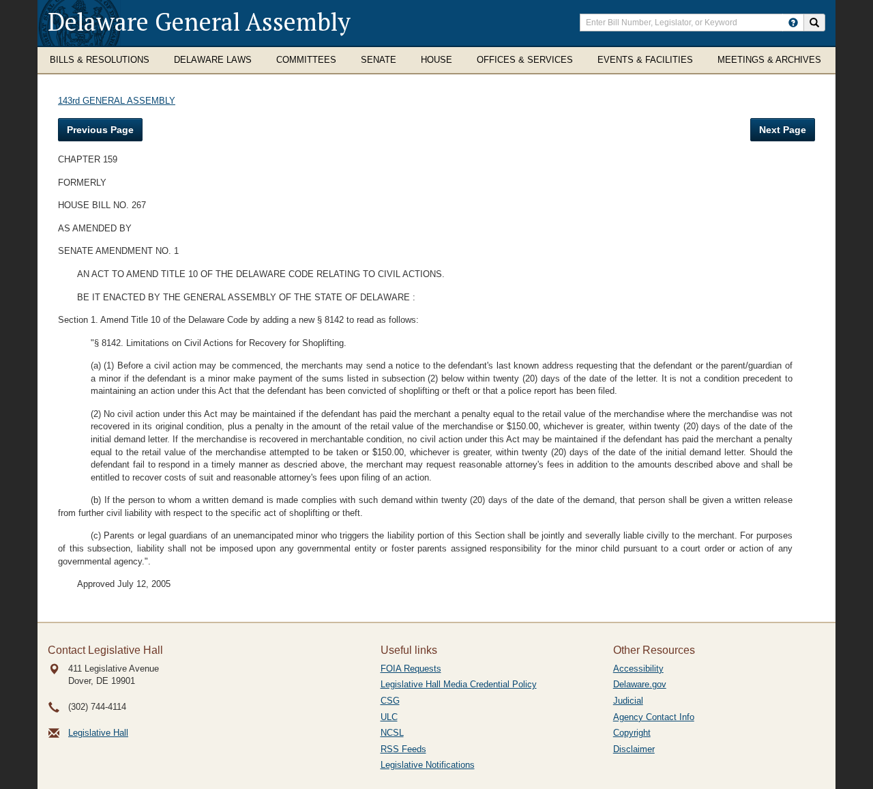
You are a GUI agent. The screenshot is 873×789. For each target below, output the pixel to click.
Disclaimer (634, 749)
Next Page (782, 129)
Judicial (628, 700)
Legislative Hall (98, 733)
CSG (390, 700)
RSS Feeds (403, 749)
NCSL (392, 733)
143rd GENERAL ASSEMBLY (116, 101)
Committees (306, 60)
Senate (378, 60)
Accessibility (638, 668)
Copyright (632, 733)
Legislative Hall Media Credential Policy (459, 684)
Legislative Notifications (428, 765)
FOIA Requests (411, 668)
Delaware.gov (639, 684)
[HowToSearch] (793, 22)
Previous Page (100, 129)
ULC (389, 717)
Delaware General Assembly (199, 21)
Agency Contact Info (653, 717)
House (436, 60)
